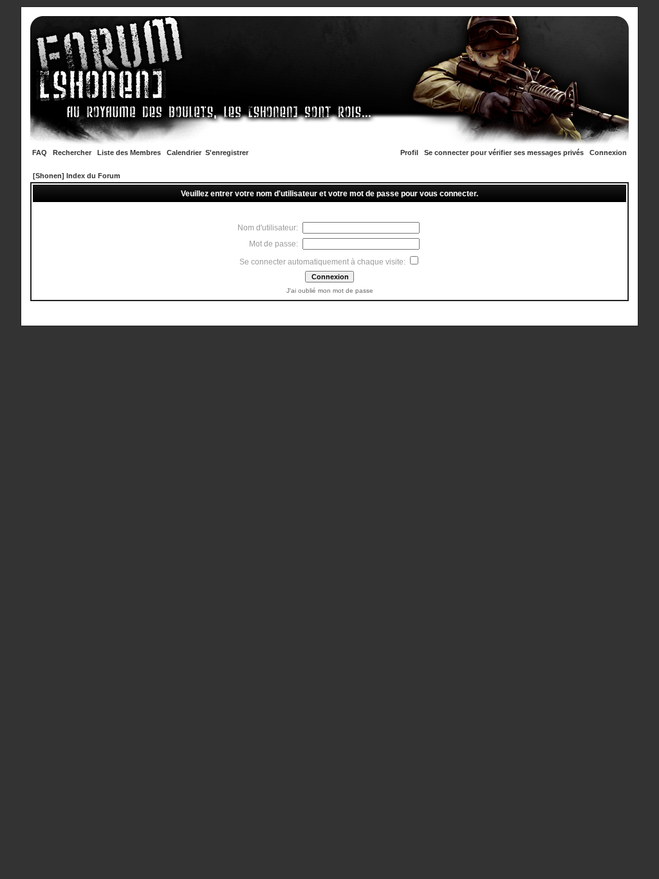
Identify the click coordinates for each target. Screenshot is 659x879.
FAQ (39, 152)
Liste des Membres (129, 152)
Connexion (608, 152)
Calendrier (184, 152)
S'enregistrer (226, 152)
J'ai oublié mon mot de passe (329, 290)
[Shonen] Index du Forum (76, 176)
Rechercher (72, 152)
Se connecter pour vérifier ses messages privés (504, 152)
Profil (409, 152)
